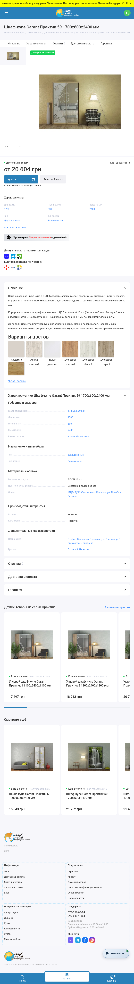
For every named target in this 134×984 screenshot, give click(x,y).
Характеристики (36, 43)
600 (50, 209)
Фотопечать (88, 492)
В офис (72, 539)
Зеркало (72, 496)
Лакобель (116, 492)
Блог (6, 892)
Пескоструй (103, 492)
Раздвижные (55, 220)
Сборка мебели (76, 892)
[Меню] (6, 13)
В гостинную (97, 539)
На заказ (84, 549)
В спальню (87, 543)
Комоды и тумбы (13, 928)
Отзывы (59, 43)
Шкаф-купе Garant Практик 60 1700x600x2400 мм (87, 796)
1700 (6, 209)
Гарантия (106, 43)
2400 (92, 209)
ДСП (77, 492)
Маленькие (82, 436)
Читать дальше (17, 381)
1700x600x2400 (76, 411)
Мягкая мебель (12, 939)
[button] (6, 147)
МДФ (71, 492)
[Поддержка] (127, 13)
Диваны (8, 918)
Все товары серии (114, 607)
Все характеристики (15, 227)
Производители (76, 898)
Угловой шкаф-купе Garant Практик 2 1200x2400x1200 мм (87, 683)
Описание (14, 43)
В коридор (111, 539)
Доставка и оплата (82, 43)
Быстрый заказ (53, 179)
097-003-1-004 (76, 916)
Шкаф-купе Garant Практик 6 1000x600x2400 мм (29, 796)
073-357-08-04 (76, 912)
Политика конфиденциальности (85, 887)
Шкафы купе (11, 912)
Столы (7, 934)
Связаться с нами (13, 887)
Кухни (7, 923)
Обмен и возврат (77, 882)
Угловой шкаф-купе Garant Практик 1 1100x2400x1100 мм (30, 683)
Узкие (71, 436)
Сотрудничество (13, 882)
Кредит (71, 877)
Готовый (73, 549)
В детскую (83, 539)
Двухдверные (12, 220)
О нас (7, 871)
